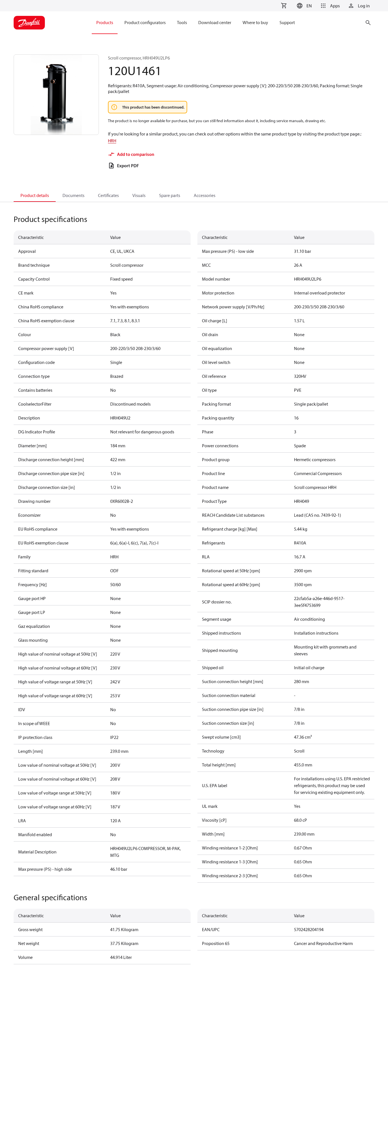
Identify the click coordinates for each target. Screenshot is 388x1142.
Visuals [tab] (138, 195)
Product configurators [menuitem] (145, 22)
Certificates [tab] (108, 195)
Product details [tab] (34, 195)
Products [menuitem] (104, 22)
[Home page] (29, 22)
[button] (303, 5)
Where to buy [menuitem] (255, 22)
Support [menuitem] (287, 22)
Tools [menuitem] (182, 22)
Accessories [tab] (204, 195)
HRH (112, 140)
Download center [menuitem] (214, 22)
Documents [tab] (73, 195)
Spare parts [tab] (169, 195)
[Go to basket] (283, 5)
